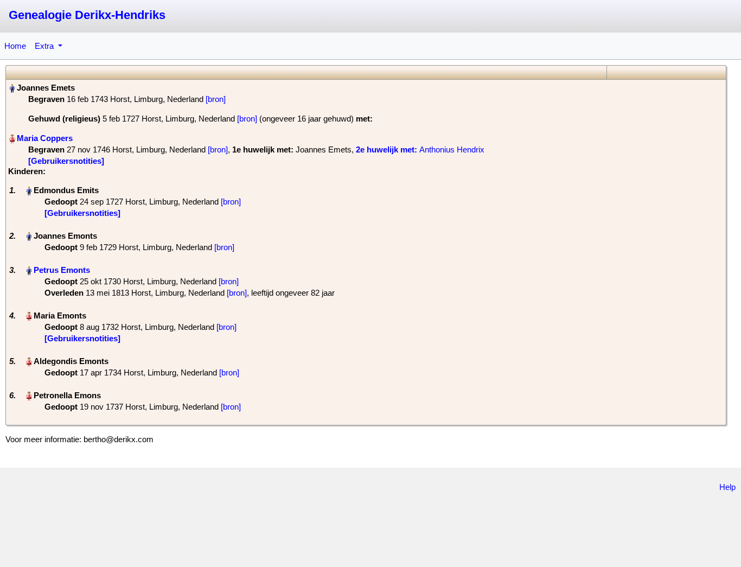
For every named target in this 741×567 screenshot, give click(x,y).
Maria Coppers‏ (45, 138)
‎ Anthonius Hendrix (420, 149)
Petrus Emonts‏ (62, 270)
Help (727, 487)
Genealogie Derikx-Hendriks (87, 15)
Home (15, 45)
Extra (45, 45)
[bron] (216, 99)
